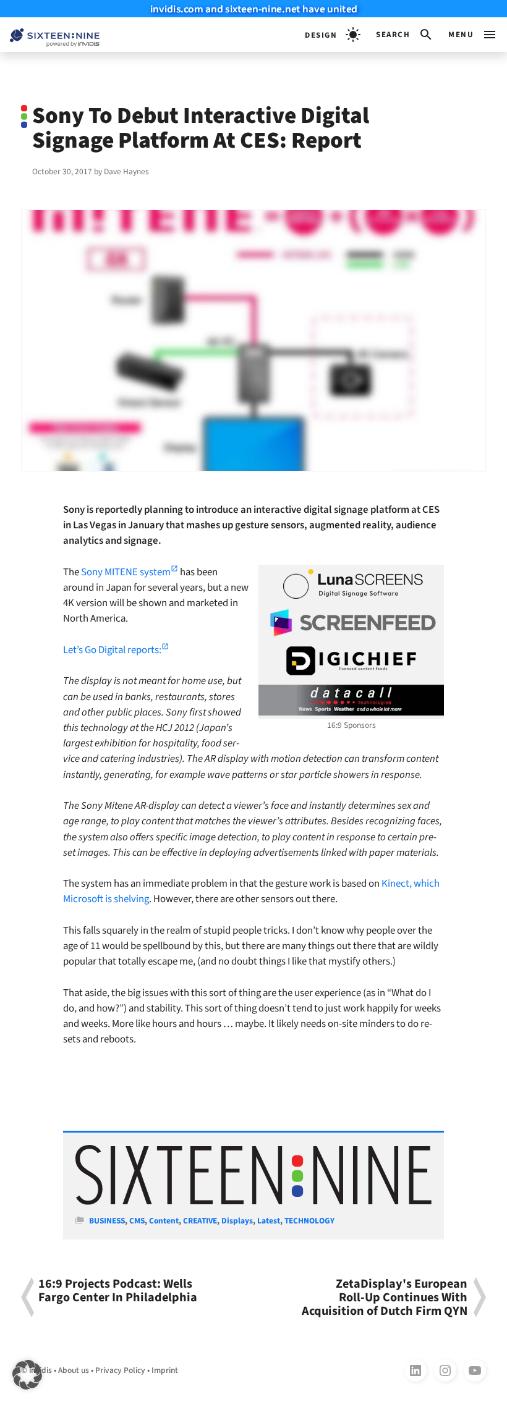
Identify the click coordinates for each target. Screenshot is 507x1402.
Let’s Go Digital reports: (112, 650)
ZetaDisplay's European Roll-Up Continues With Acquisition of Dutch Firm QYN (384, 1297)
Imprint (164, 1370)
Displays (237, 1221)
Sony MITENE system (126, 572)
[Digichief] (351, 661)
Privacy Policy (120, 1370)
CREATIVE (200, 1221)
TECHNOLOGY (309, 1221)
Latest (268, 1221)
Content (164, 1221)
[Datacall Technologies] (351, 700)
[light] (333, 34)
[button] (405, 34)
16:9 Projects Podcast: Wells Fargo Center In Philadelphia (117, 1291)
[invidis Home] (50, 35)
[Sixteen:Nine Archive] (253, 1202)
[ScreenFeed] (351, 622)
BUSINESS (107, 1221)
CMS (137, 1221)
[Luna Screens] (351, 583)
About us (73, 1370)
